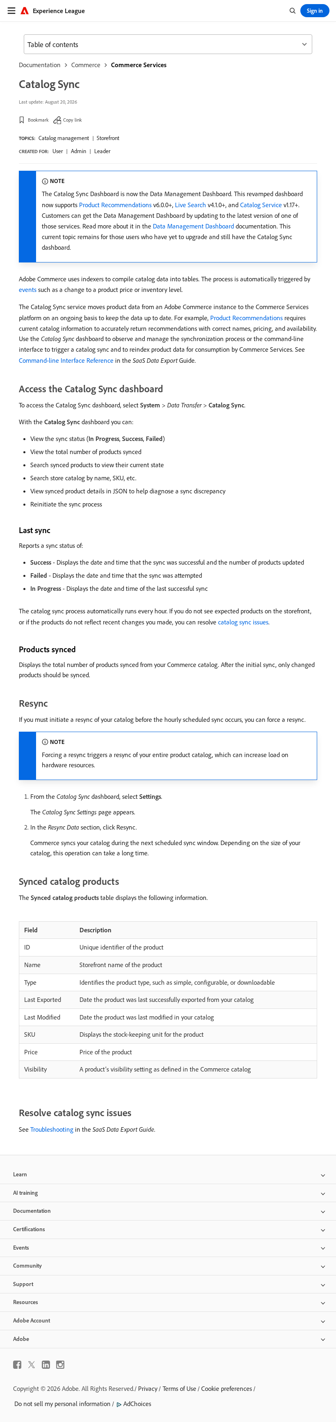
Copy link (72, 120)
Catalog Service (261, 205)
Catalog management (64, 138)
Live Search (190, 205)
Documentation (40, 65)
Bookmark (38, 120)
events (27, 289)
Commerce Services (138, 65)
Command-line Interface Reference (66, 360)
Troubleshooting (51, 1129)
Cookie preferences (226, 1388)
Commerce (85, 65)
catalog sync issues (243, 622)
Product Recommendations (115, 205)
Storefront (108, 138)
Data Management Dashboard (193, 226)
